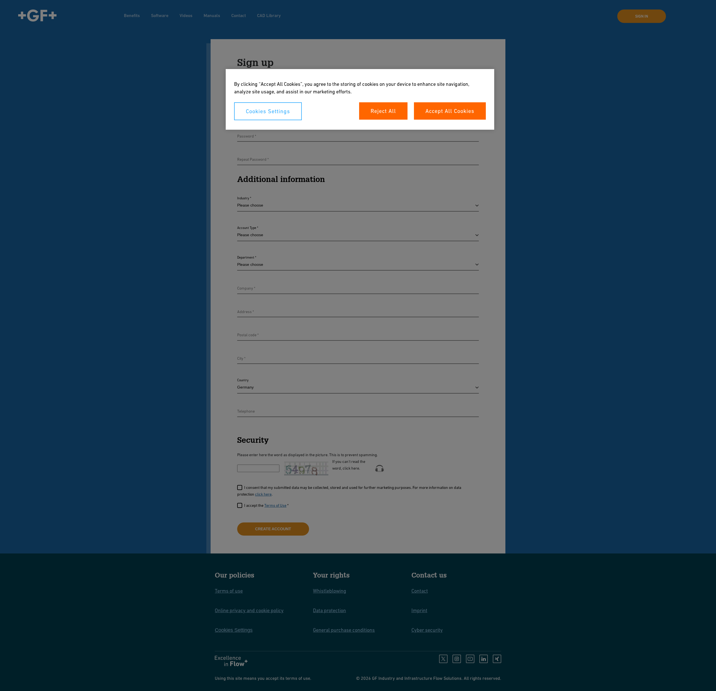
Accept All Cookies (449, 111)
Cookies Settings (268, 111)
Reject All (383, 111)
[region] (360, 99)
